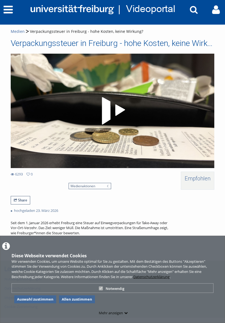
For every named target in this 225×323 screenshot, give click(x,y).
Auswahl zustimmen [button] (35, 299)
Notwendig (115, 288)
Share (22, 200)
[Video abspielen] (112, 111)
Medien (18, 31)
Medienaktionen (83, 186)
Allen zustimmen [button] (77, 299)
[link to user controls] (215, 9)
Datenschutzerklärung (151, 276)
